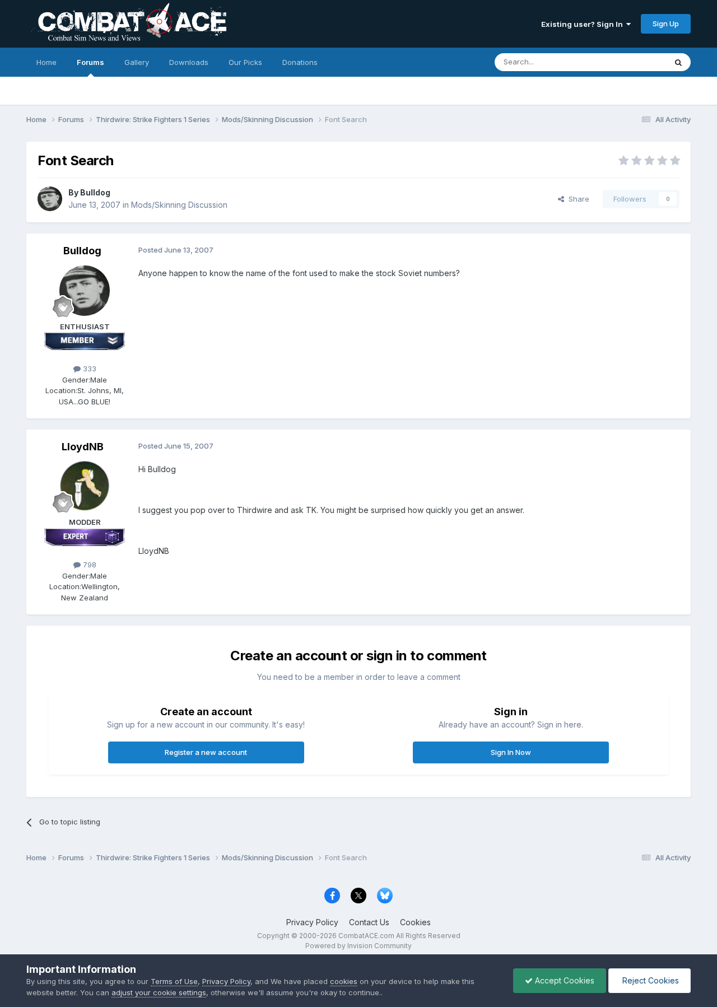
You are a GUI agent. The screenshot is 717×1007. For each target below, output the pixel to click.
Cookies (415, 922)
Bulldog (95, 192)
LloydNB (83, 447)
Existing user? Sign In (583, 24)
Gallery (136, 62)
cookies (343, 981)
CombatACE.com (366, 935)
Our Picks (245, 62)
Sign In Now (511, 752)
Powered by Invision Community (358, 945)
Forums (90, 62)
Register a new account (206, 752)
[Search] (678, 62)
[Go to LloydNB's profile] (84, 486)
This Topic (633, 62)
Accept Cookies (563, 980)
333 (88, 368)
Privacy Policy (312, 922)
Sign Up (666, 23)
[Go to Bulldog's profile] (50, 199)
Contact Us (369, 922)
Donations (300, 62)
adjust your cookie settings (158, 992)
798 (88, 564)
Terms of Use (174, 981)
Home (46, 62)
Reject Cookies (649, 980)
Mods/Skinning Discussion (179, 204)
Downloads (188, 62)
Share (576, 198)
